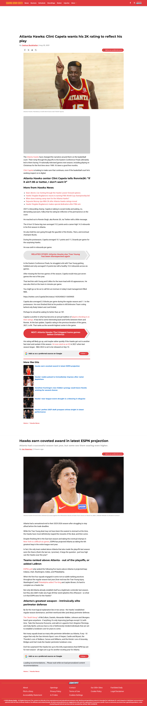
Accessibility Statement (32, 695)
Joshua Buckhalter (30, 45)
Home (25, 423)
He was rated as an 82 (61, 344)
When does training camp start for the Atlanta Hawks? (47, 198)
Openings (54, 688)
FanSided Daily (117, 688)
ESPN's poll (28, 569)
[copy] (35, 50)
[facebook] (130, 3)
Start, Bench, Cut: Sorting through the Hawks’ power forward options (53, 193)
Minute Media (12, 700)
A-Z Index (54, 695)
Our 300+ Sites (97, 688)
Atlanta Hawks (33, 157)
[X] (134, 3)
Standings (51, 3)
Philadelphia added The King (50, 582)
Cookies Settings (76, 695)
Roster (59, 3)
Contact (72, 688)
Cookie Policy (96, 691)
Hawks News (34, 423)
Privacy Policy (55, 691)
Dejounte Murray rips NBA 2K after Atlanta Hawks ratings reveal (51, 201)
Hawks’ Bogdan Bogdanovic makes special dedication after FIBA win (53, 204)
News (27, 3)
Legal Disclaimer (117, 691)
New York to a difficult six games (36, 542)
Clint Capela (28, 170)
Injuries (66, 3)
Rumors (33, 3)
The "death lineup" (30, 617)
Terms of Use (74, 691)
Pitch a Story (28, 691)
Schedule (41, 3)
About (25, 688)
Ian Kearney (27, 449)
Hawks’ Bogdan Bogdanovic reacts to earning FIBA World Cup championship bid (58, 196)
